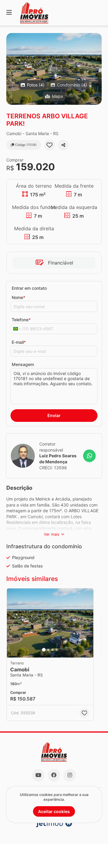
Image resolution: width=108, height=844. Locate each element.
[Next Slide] (97, 69)
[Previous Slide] (11, 69)
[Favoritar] (49, 145)
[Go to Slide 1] (44, 650)
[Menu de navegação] (9, 13)
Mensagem (23, 364)
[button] (54, 69)
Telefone (21, 319)
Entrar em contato (29, 288)
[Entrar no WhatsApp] (89, 455)
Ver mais (51, 534)
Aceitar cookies (54, 811)
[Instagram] (69, 775)
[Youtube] (38, 775)
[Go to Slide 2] (48, 650)
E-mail (19, 342)
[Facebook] (54, 775)
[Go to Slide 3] (52, 650)
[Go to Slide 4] (57, 650)
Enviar (54, 415)
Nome (18, 297)
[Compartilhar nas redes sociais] (63, 145)
